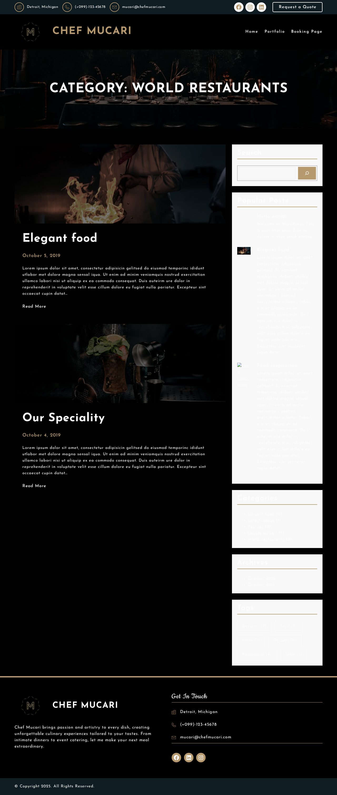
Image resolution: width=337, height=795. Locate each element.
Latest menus (261, 520)
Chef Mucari (92, 31)
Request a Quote (297, 7)
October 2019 (261, 585)
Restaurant (257, 654)
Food (288, 626)
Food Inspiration (277, 365)
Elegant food (273, 250)
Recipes (255, 527)
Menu (251, 640)
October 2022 (262, 578)
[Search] (307, 173)
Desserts (254, 626)
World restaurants (266, 539)
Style (293, 654)
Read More (34, 307)
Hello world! (271, 216)
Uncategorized (262, 533)
